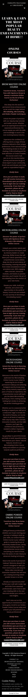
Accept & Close (14, 693)
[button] (3, 4)
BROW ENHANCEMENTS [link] (14, 670)
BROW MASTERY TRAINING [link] (14, 661)
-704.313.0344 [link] (21, 3)
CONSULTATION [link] (13, 668)
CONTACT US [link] (14, 659)
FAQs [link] (14, 674)
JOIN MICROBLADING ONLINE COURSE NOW (14, 329)
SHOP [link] (14, 677)
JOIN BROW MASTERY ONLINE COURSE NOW (14, 200)
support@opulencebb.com (14, 195)
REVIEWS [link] (14, 672)
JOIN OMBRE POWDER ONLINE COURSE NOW (14, 644)
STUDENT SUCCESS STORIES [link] (14, 664)
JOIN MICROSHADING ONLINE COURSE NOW (14, 484)
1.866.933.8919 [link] (17, 5)
